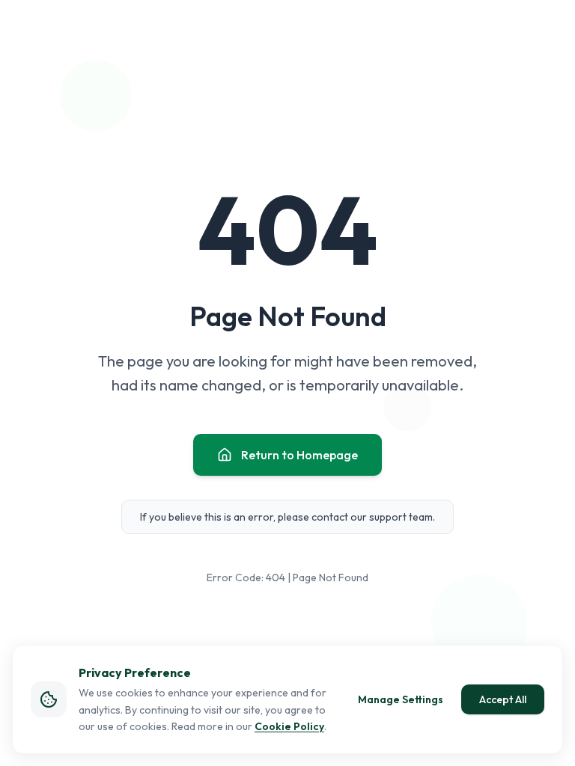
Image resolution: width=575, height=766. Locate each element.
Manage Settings (400, 699)
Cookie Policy (289, 726)
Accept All (502, 699)
